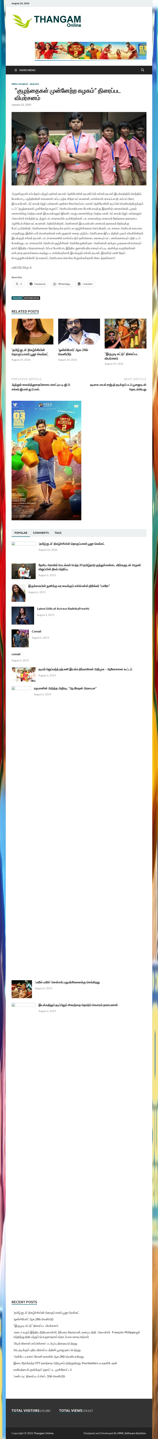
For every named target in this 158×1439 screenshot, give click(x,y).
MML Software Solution (132, 1433)
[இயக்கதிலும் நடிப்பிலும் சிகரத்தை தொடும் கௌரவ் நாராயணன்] (24, 1005)
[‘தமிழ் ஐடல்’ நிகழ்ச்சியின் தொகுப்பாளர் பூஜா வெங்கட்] (32, 333)
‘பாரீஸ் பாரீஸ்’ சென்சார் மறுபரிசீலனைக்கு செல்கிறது (67, 982)
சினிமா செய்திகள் (20, 84)
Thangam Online (43, 1433)
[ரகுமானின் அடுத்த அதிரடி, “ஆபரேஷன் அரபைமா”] (21, 688)
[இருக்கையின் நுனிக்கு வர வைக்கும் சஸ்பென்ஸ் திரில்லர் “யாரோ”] (18, 586)
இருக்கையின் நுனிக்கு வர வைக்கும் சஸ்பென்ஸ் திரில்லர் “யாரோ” (69, 586)
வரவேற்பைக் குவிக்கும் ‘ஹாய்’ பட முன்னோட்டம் (42, 1369)
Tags (58, 532)
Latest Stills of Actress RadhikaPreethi (63, 608)
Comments (41, 532)
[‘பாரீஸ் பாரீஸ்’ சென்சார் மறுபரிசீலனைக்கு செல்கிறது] (22, 982)
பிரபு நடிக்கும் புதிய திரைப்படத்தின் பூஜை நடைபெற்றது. (47, 1350)
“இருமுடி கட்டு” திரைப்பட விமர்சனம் (35, 1325)
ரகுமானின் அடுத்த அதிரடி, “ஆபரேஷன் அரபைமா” (65, 688)
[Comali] (20, 631)
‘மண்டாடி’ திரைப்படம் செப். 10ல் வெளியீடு (39, 1376)
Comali (36, 631)
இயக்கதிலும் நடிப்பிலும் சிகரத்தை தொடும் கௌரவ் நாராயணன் (78, 1005)
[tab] (21, 533)
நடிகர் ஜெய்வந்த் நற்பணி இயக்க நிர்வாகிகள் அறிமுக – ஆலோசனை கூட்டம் (85, 669)
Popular (20, 532)
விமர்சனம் (34, 84)
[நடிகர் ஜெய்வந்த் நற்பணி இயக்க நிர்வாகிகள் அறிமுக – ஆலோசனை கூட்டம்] (24, 669)
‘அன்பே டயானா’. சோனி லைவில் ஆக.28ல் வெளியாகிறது (48, 1356)
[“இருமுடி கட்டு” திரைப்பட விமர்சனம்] (125, 335)
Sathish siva (31, 297)
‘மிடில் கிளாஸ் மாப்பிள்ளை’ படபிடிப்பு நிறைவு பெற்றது (45, 1343)
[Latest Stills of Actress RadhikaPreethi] (23, 609)
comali (16, 654)
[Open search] (142, 70)
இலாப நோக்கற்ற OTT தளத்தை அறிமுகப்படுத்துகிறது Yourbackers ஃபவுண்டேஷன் (65, 1363)
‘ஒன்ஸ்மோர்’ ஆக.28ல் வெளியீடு (33, 1319)
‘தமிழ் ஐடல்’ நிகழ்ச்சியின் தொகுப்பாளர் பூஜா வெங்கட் (30, 352)
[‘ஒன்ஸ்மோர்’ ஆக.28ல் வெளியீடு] (79, 333)
